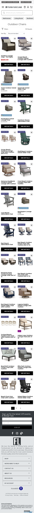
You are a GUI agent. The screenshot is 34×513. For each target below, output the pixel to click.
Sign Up (17, 427)
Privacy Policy (9, 495)
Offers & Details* (24, 495)
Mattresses (7, 18)
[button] (2, 7)
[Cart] (31, 7)
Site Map (16, 495)
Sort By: (3, 33)
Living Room (19, 18)
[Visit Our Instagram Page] (17, 433)
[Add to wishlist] (15, 38)
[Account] (28, 7)
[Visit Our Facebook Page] (12, 433)
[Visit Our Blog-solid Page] (21, 433)
